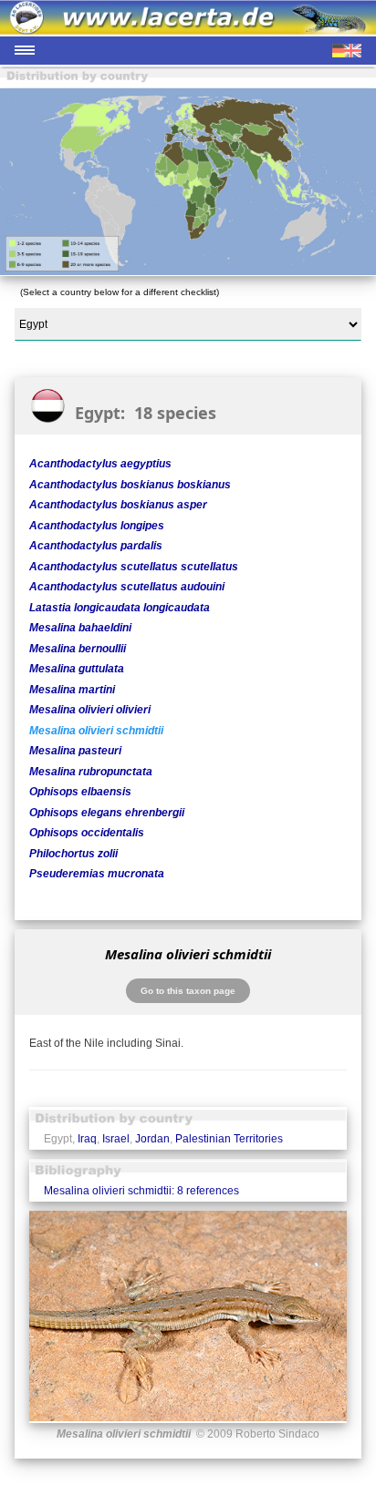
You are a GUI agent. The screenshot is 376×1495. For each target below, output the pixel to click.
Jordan (152, 1138)
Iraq (87, 1138)
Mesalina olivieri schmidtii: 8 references (141, 1190)
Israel (116, 1138)
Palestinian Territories (229, 1138)
